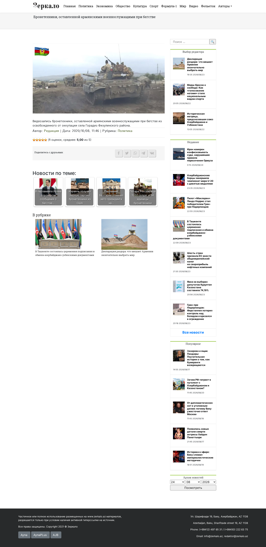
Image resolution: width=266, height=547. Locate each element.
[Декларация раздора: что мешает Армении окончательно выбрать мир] (124, 234)
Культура (140, 6)
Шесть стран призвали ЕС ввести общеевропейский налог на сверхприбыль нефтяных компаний (199, 260)
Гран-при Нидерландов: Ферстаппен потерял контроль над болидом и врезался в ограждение (199, 311)
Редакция (51, 130)
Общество (123, 6)
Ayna (24, 535)
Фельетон (208, 6)
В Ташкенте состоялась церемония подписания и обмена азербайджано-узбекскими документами (65, 253)
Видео (193, 6)
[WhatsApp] (135, 153)
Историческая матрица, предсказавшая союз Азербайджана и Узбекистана (200, 119)
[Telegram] (143, 153)
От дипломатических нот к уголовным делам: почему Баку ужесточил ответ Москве (200, 408)
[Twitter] (127, 153)
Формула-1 (169, 6)
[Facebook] (119, 153)
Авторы (224, 6)
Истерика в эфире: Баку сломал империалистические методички (200, 456)
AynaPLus (40, 535)
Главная (70, 6)
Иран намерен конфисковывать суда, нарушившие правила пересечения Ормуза (200, 155)
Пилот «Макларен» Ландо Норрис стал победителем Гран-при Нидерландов (199, 202)
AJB (55, 535)
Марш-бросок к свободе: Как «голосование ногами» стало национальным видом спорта (196, 91)
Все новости (193, 332)
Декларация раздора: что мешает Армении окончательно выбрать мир (127, 253)
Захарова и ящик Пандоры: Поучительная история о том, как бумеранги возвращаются (198, 357)
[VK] (152, 153)
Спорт (154, 6)
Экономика (104, 6)
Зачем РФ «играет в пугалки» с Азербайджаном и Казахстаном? (199, 384)
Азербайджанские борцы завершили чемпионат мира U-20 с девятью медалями (200, 179)
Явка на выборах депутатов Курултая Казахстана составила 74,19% (199, 286)
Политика (86, 6)
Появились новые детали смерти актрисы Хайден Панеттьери (198, 433)
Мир (183, 6)
